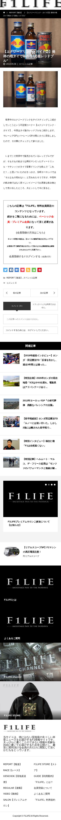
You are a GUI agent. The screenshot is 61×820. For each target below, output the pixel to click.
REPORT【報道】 (14, 278)
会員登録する (16, 256)
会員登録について (43, 788)
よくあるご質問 (42, 793)
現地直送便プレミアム (33, 552)
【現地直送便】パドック (35, 547)
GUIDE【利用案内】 (44, 776)
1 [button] (46, 484)
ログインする (39, 256)
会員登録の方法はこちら (30, 232)
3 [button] (52, 484)
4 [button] (54, 484)
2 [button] (49, 484)
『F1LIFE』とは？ (43, 782)
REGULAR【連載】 (13, 788)
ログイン (32, 330)
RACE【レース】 (12, 770)
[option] (30, 506)
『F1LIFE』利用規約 (44, 799)
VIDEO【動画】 (11, 793)
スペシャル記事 (26, 64)
